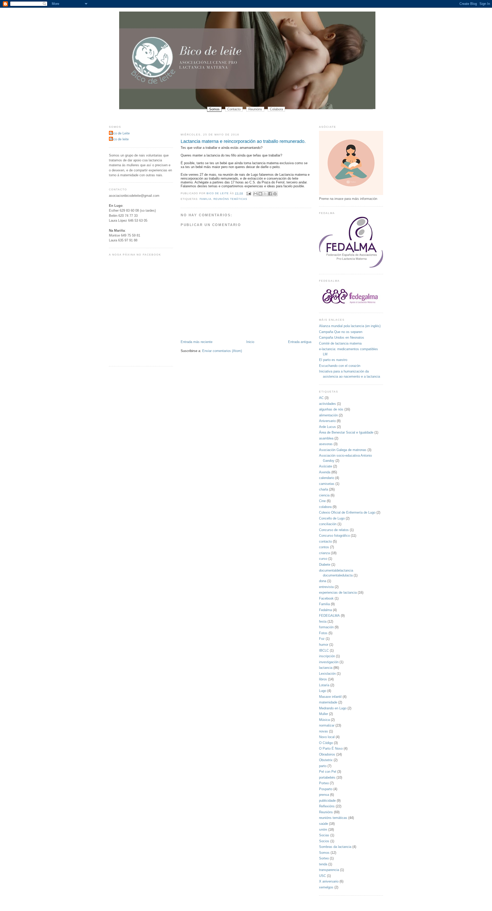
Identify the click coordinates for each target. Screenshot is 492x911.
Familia (205, 199)
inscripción (327, 656)
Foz (322, 639)
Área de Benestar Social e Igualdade (346, 432)
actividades (327, 404)
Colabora (276, 109)
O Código (326, 743)
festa (322, 621)
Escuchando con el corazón (339, 366)
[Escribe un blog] (260, 193)
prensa (324, 795)
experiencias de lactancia (338, 592)
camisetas (326, 484)
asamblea (326, 438)
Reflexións (327, 806)
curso (323, 559)
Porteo (324, 783)
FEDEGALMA (329, 616)
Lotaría (324, 685)
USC (322, 876)
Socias (324, 835)
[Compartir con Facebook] (270, 193)
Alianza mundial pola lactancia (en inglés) (350, 326)
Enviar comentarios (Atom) (222, 351)
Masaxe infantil (330, 697)
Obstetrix (326, 760)
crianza (324, 553)
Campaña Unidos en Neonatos (341, 337)
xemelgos (326, 887)
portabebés (327, 777)
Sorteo (324, 858)
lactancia (325, 668)
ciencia (324, 495)
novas (323, 731)
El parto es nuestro (333, 360)
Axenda (324, 472)
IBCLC (324, 650)
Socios (324, 841)
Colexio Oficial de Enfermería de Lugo (347, 512)
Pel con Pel (327, 771)
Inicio (250, 342)
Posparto (325, 789)
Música (324, 720)
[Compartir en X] (265, 193)
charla (323, 489)
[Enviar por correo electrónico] (255, 193)
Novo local (327, 737)
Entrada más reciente (196, 342)
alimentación (328, 415)
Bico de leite (119, 139)
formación (326, 627)
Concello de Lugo (332, 518)
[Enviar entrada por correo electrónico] (248, 193)
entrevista (326, 587)
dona (322, 581)
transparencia (329, 870)
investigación (329, 662)
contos (324, 547)
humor (323, 644)
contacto (325, 541)
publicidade (327, 800)
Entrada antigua (299, 342)
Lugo (322, 691)
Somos (214, 109)
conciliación (327, 524)
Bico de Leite (120, 133)
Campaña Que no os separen (340, 332)
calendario (326, 478)
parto (322, 766)
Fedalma (325, 610)
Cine (322, 501)
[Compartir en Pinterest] (275, 193)
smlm (323, 829)
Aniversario (327, 421)
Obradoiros (327, 754)
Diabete (324, 564)
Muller (323, 714)
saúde (323, 824)
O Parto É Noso (331, 748)
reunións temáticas (230, 199)
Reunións (255, 109)
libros (323, 679)
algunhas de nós (331, 409)
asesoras (326, 444)
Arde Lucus (327, 427)
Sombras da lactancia (335, 847)
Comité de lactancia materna (340, 343)
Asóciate (325, 466)
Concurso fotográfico (334, 535)
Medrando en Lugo (332, 708)
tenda (323, 864)
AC (321, 398)
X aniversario (329, 881)
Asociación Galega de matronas (342, 450)
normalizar (326, 725)
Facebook (326, 598)
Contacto (234, 109)
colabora (325, 507)
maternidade (328, 702)
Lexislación (327, 673)
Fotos (323, 633)
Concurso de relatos (334, 530)
